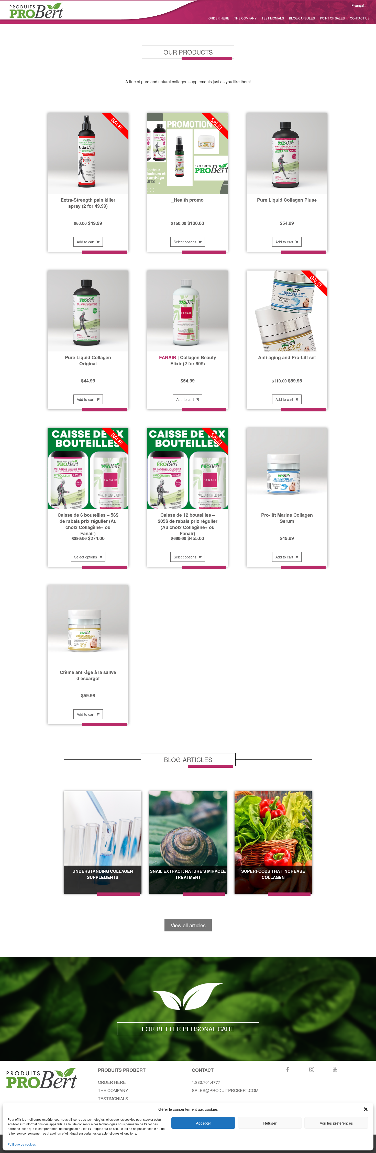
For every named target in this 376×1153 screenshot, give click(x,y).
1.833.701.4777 (206, 1082)
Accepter (203, 1123)
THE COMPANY (245, 18)
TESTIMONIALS (273, 18)
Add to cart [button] (85, 241)
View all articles (188, 925)
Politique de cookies (22, 1144)
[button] (365, 1109)
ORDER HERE (218, 18)
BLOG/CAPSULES (302, 18)
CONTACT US (360, 18)
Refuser (270, 1123)
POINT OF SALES (332, 18)
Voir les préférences (336, 1123)
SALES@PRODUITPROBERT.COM (225, 1090)
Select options (185, 241)
